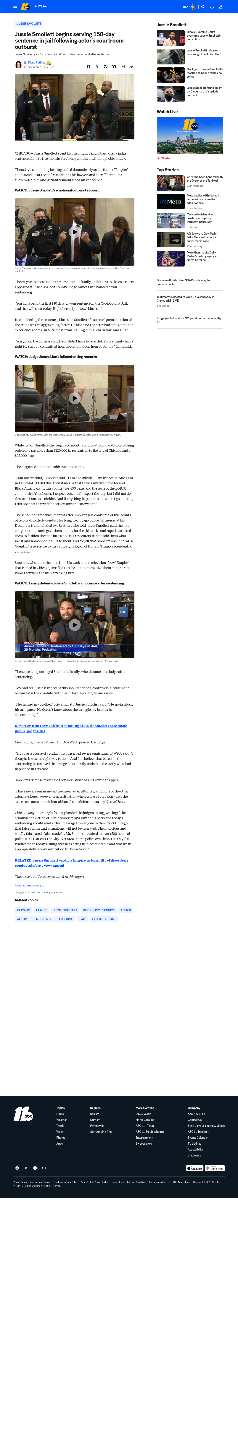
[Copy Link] (131, 66)
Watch (60, 1131)
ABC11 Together (198, 1131)
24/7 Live (40, 6)
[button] (15, 6)
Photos (60, 1137)
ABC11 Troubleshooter (150, 1131)
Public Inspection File (159, 1182)
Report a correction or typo (29, 885)
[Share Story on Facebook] (88, 66)
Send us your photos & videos (206, 1125)
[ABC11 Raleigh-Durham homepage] (25, 7)
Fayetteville (97, 1125)
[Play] (190, 135)
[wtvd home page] (23, 1114)
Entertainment (144, 1137)
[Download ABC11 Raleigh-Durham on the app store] (195, 1168)
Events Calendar (198, 1137)
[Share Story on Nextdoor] (114, 66)
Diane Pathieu (36, 63)
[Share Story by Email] (123, 66)
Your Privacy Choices (40, 1182)
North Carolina (145, 1119)
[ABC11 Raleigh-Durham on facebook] (17, 1168)
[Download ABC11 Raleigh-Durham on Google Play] (215, 1168)
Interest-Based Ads (136, 1182)
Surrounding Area (101, 1131)
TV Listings (194, 1143)
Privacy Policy (20, 1182)
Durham (95, 1119)
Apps (59, 1143)
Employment (195, 1155)
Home (60, 1113)
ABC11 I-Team (145, 1125)
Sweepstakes (144, 1143)
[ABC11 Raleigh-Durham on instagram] (35, 1168)
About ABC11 (196, 1113)
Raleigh (94, 1113)
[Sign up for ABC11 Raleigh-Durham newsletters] (44, 1168)
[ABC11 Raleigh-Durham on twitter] (26, 1168)
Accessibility (195, 1149)
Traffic (60, 1125)
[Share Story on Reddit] (105, 66)
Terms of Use (117, 1182)
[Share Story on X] (97, 66)
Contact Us (195, 1119)
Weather (61, 1119)
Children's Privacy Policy (66, 1182)
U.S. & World (143, 1113)
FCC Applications (181, 1182)
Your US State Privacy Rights (94, 1182)
